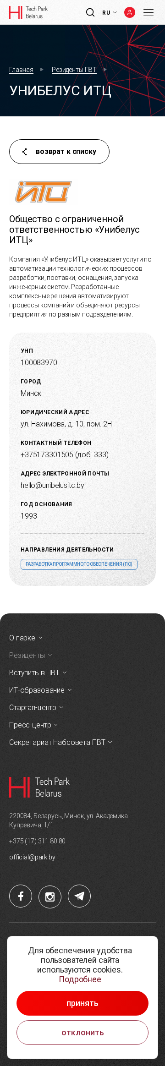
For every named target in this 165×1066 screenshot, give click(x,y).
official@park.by (32, 857)
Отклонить (82, 1032)
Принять (82, 1003)
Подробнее (80, 979)
